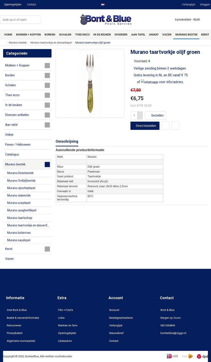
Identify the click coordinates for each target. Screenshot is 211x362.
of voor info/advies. (160, 82)
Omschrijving (67, 141)
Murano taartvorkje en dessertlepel (51, 42)
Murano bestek (18, 42)
